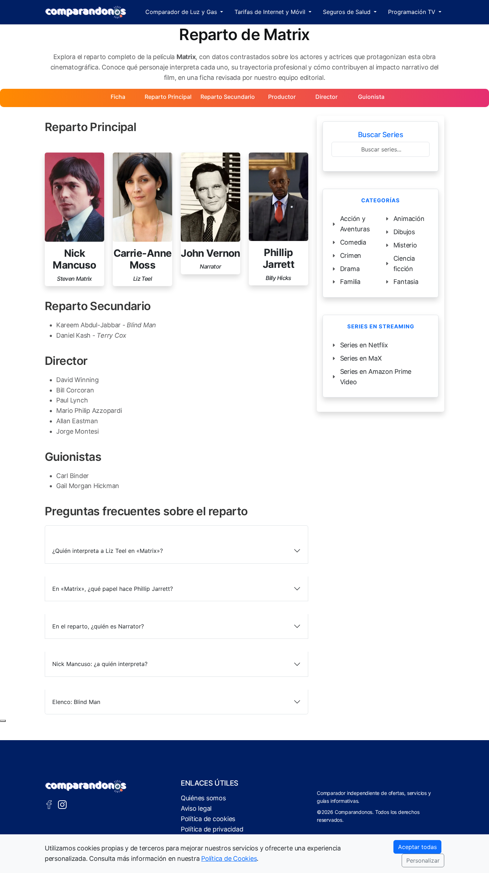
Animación (409, 218)
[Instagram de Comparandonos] (62, 803)
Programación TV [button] (412, 11)
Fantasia (405, 281)
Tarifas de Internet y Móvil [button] (270, 11)
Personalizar (423, 860)
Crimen (351, 255)
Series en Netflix (364, 345)
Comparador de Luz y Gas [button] (182, 11)
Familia (350, 281)
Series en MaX (361, 358)
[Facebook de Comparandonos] (49, 803)
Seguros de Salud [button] (347, 11)
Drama (350, 268)
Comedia (353, 242)
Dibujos (404, 232)
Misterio (405, 245)
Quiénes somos (203, 798)
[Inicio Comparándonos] (86, 12)
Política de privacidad (212, 829)
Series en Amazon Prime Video (375, 377)
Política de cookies (208, 819)
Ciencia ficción (404, 263)
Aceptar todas (417, 846)
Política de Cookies (229, 858)
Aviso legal (196, 808)
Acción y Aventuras (355, 224)
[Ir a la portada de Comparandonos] (86, 786)
